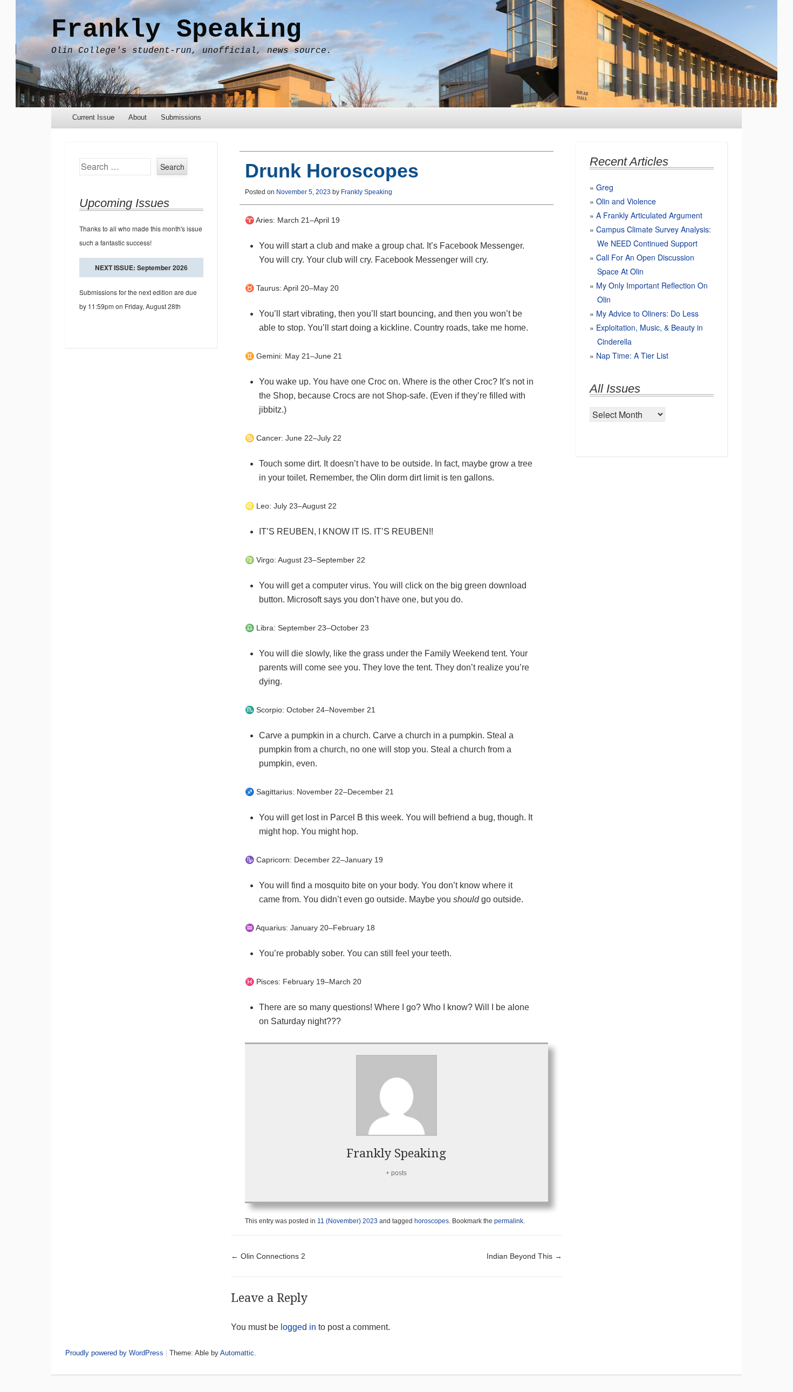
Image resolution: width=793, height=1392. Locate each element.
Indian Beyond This (524, 1256)
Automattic (237, 1353)
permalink (508, 1221)
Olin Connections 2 (268, 1256)
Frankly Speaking (176, 29)
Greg (604, 187)
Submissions (181, 117)
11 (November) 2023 (347, 1221)
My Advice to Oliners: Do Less (647, 313)
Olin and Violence (626, 201)
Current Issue (93, 117)
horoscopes (431, 1221)
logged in (298, 1327)
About (137, 117)
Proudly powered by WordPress (114, 1353)
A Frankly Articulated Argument (649, 215)
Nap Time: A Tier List (632, 355)
